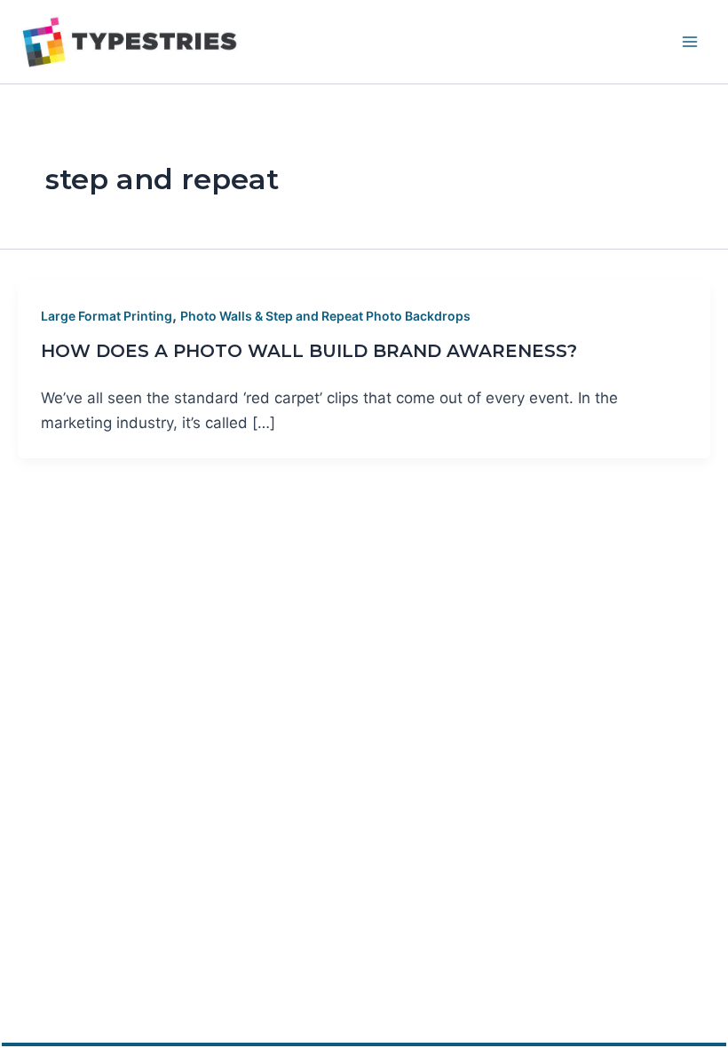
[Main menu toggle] (690, 41)
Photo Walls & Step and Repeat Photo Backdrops (325, 315)
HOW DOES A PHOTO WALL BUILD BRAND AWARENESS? (309, 350)
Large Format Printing (106, 315)
